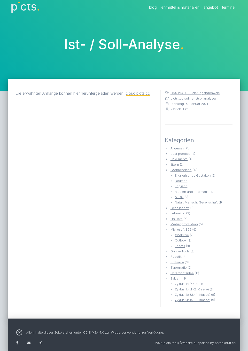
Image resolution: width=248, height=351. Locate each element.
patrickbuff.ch (225, 343)
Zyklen (175, 278)
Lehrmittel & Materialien (180, 7)
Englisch (181, 186)
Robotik (176, 256)
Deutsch (181, 181)
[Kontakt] (29, 343)
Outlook (180, 240)
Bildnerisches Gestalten (193, 175)
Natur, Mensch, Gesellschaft (196, 202)
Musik (179, 197)
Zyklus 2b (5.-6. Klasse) (192, 300)
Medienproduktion (184, 224)
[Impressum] (17, 343)
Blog (153, 7)
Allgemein (177, 148)
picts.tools (171, 343)
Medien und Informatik (192, 192)
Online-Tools (180, 251)
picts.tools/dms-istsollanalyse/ (193, 98)
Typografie (178, 267)
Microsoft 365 (180, 229)
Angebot (210, 7)
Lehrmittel (177, 213)
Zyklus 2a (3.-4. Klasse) (192, 294)
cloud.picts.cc (138, 93)
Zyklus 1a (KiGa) (187, 284)
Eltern (174, 164)
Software (177, 262)
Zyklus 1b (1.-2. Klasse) (192, 289)
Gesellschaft (179, 208)
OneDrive (182, 235)
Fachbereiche (181, 170)
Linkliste (176, 219)
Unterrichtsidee (182, 273)
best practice (180, 154)
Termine (228, 7)
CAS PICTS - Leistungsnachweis (195, 93)
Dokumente (179, 159)
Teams (180, 246)
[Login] (40, 343)
